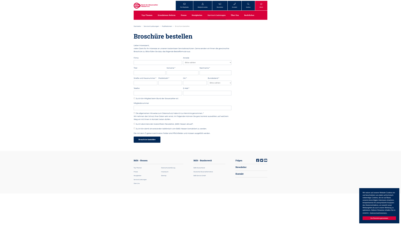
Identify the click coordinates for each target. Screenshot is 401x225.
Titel (135, 68)
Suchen (248, 7)
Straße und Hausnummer (145, 78)
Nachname (205, 68)
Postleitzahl (163, 78)
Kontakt (234, 7)
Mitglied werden (203, 7)
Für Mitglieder (184, 7)
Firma (136, 58)
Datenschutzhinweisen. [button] (378, 213)
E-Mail (186, 88)
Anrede (186, 58)
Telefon (137, 88)
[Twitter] (261, 161)
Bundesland (213, 78)
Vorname (171, 68)
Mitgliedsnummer (141, 103)
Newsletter (220, 7)
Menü (261, 7)
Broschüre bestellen (147, 140)
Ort (185, 78)
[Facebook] (257, 161)
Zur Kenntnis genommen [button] (379, 218)
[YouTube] (265, 161)
